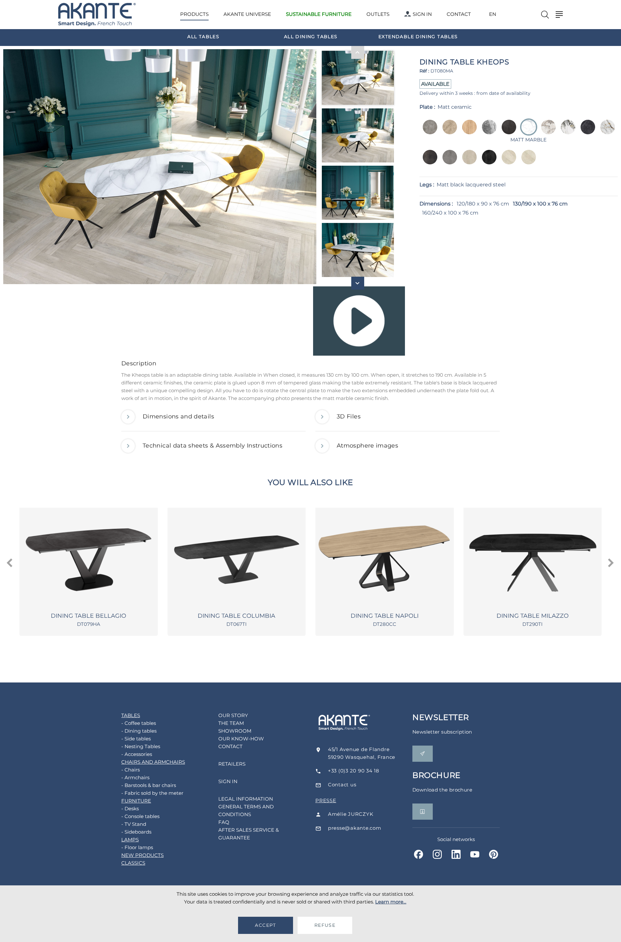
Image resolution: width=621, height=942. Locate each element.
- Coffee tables (138, 723)
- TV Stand (133, 824)
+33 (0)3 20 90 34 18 (353, 771)
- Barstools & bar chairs (148, 785)
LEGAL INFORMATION (245, 799)
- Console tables (140, 816)
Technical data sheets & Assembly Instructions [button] (212, 445)
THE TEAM (231, 723)
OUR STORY (233, 715)
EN (492, 14)
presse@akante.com (354, 828)
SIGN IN (422, 14)
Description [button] (138, 363)
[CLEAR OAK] (467, 131)
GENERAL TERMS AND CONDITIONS (246, 810)
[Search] (545, 14)
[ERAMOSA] (487, 131)
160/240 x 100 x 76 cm (450, 213)
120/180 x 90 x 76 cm (483, 204)
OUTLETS (377, 14)
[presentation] (10, 563)
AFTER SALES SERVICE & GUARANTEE (248, 834)
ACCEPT (265, 925)
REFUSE (324, 925)
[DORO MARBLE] (566, 131)
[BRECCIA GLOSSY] (447, 131)
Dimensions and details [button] (178, 416)
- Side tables (136, 739)
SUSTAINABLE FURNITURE (319, 14)
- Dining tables (139, 731)
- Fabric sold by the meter (152, 793)
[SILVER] (447, 162)
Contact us (342, 784)
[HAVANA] (507, 131)
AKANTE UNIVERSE (247, 14)
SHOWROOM (234, 731)
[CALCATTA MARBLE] (546, 131)
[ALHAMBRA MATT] (526, 162)
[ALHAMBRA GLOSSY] (507, 162)
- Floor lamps (137, 847)
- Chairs (130, 770)
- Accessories (136, 754)
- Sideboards (136, 832)
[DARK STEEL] (428, 162)
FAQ (223, 822)
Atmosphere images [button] (367, 445)
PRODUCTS (194, 14)
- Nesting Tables (140, 746)
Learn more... (390, 902)
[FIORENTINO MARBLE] (605, 131)
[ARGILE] (428, 131)
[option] (203, 36)
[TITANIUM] (487, 162)
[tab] (310, 365)
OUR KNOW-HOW (241, 739)
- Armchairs (135, 777)
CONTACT (459, 14)
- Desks (130, 808)
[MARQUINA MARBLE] (585, 131)
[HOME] (97, 15)
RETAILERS (231, 764)
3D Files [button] (349, 416)
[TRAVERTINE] (467, 162)
